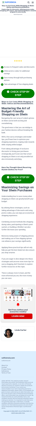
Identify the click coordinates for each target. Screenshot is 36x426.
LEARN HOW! (18, 316)
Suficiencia (5, 371)
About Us (5, 365)
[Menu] (32, 2)
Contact (4, 367)
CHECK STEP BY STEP (20, 93)
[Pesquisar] (28, 2)
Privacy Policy (6, 369)
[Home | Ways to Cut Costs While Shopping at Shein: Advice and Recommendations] (9, 2)
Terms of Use (6, 373)
